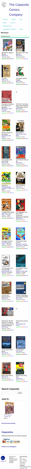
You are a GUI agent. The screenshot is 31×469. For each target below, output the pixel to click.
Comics (5, 19)
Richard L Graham (21, 244)
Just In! (13, 23)
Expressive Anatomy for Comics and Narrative (8, 105)
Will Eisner (5, 56)
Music (5, 23)
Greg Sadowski (6, 187)
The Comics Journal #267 (22, 321)
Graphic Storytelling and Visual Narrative (22, 296)
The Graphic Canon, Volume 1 (22, 269)
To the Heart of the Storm (7, 350)
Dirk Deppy (19, 324)
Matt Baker (5, 136)
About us (3, 461)
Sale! (21, 29)
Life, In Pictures (20, 185)
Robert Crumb (20, 271)
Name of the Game (7, 375)
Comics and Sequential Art (6, 296)
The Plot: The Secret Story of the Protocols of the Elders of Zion (22, 105)
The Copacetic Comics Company (19, 9)
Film (21, 19)
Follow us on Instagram (9, 446)
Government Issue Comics (21, 242)
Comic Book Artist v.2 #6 (22, 160)
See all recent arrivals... (9, 423)
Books (14, 19)
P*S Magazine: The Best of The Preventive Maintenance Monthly (22, 214)
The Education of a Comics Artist (7, 269)
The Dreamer (20, 350)
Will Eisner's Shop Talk (21, 376)
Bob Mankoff (5, 271)
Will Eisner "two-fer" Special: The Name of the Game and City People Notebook (8, 323)
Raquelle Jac (7, 416)
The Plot (4, 78)
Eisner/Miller (19, 133)
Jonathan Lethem (7, 188)
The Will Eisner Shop (8, 212)
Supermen (5, 185)
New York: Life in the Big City (22, 53)
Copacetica (7, 431)
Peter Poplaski (7, 109)
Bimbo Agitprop (7, 415)
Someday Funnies (7, 241)
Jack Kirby (5, 242)
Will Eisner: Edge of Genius (7, 53)
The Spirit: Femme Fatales (21, 79)
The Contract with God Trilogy (7, 160)
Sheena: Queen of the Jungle (7, 133)
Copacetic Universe (9, 29)
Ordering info (7, 26)
